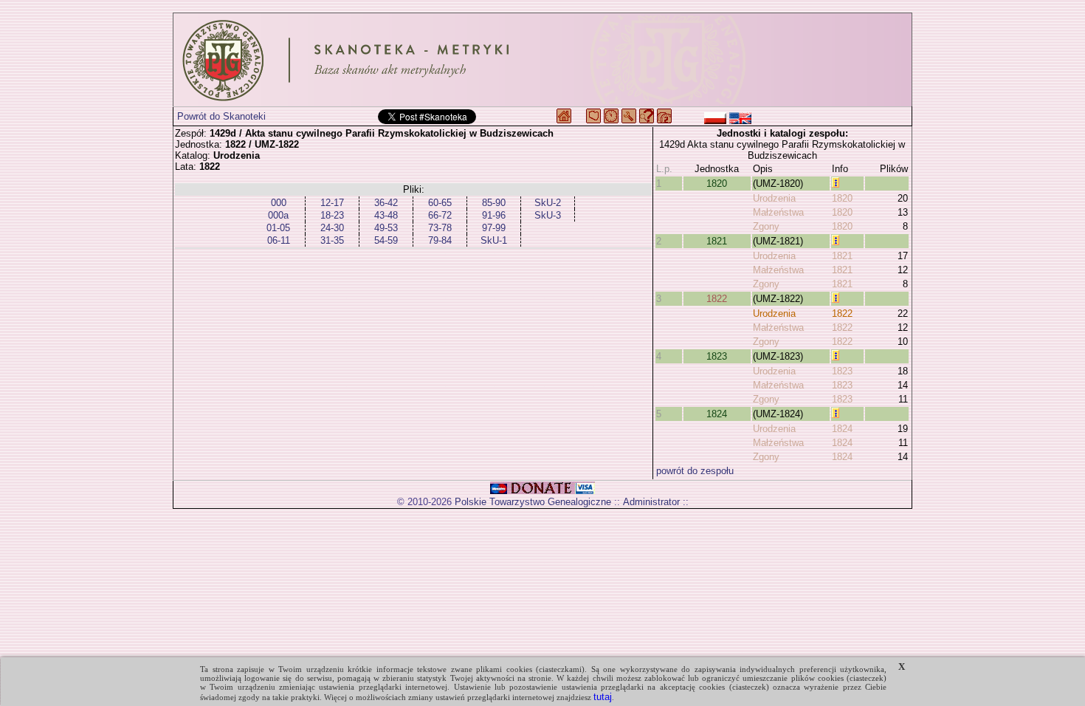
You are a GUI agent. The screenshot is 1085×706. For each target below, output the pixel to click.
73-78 (440, 227)
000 (278, 202)
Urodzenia (774, 198)
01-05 (278, 227)
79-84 (440, 240)
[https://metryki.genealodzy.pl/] (542, 59)
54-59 (386, 240)
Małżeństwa (778, 212)
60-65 (440, 202)
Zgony (766, 226)
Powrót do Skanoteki (221, 116)
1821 (716, 241)
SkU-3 (547, 215)
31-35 (332, 240)
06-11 (278, 240)
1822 (716, 298)
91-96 (494, 215)
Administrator (651, 501)
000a (278, 215)
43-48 (386, 215)
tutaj (602, 696)
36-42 (386, 202)
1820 (716, 183)
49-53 (386, 227)
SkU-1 (493, 240)
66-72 (440, 215)
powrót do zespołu (695, 470)
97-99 (494, 227)
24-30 (332, 227)
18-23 (332, 215)
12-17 (332, 202)
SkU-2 (547, 202)
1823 (716, 356)
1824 (716, 413)
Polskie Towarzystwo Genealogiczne (533, 501)
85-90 (494, 202)
